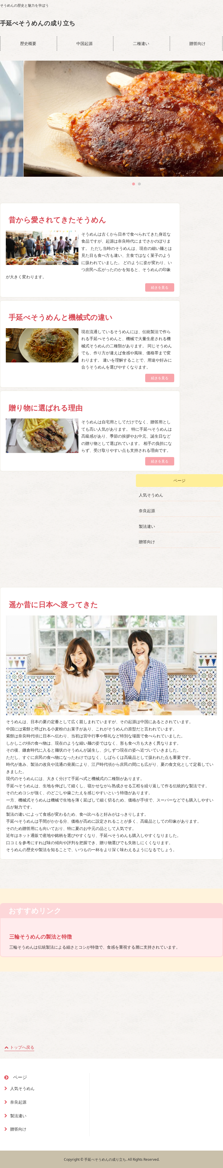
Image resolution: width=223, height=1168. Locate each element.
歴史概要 (28, 43)
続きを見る (159, 287)
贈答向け (197, 43)
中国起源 (84, 43)
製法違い (147, 526)
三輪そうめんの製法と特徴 (40, 936)
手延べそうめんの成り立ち (37, 23)
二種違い (141, 43)
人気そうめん (151, 495)
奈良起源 (147, 510)
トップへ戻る (22, 1047)
